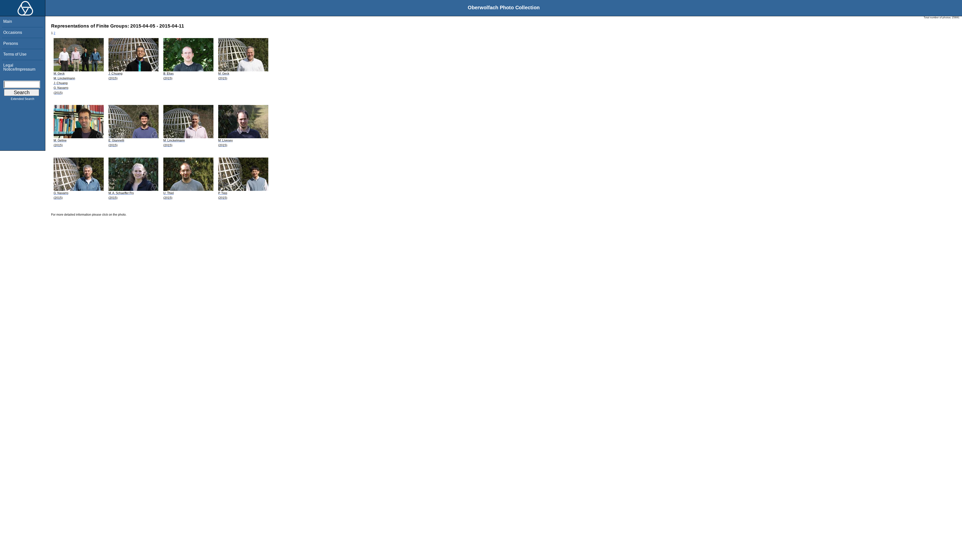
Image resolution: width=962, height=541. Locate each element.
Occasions (12, 32)
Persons (10, 43)
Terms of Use (15, 54)
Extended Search (22, 98)
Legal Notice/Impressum (19, 67)
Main (7, 21)
